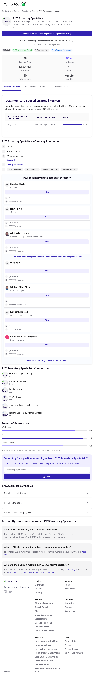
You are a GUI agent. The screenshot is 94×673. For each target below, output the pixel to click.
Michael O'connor (19, 233)
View (47, 192)
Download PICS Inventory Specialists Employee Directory (47, 33)
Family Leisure (15, 389)
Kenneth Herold (19, 312)
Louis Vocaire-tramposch (23, 336)
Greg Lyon (15, 262)
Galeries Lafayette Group (20, 373)
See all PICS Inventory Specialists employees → (47, 360)
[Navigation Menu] (87, 4)
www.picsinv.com (15, 164)
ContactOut (6, 11)
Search (49, 477)
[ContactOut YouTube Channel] (10, 630)
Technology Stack (60, 86)
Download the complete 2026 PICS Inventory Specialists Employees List (47, 256)
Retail (34, 11)
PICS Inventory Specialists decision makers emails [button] (31, 572)
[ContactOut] (16, 4)
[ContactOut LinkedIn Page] (5, 630)
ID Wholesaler (15, 397)
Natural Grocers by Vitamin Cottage (25, 412)
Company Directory (21, 11)
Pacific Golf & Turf (17, 381)
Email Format (29, 86)
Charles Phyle (17, 184)
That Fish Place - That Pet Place (23, 405)
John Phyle (72, 569)
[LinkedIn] (13, 27)
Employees (44, 86)
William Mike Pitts (20, 287)
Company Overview (11, 86)
